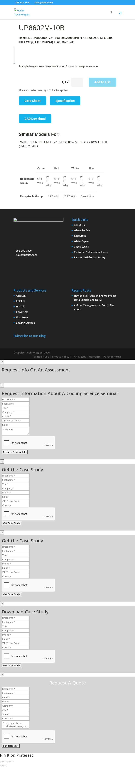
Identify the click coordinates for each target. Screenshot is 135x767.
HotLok (20, 306)
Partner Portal (112, 356)
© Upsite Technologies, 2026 (32, 352)
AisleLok (20, 295)
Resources (80, 235)
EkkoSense (22, 317)
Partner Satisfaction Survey (89, 257)
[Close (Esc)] (12, 761)
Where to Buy (82, 230)
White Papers (81, 241)
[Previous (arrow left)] (1, 765)
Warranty (95, 356)
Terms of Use (40, 356)
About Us (79, 225)
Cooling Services (25, 322)
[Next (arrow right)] (5, 765)
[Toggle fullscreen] (5, 761)
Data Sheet (32, 101)
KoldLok (20, 301)
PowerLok (22, 312)
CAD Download (35, 119)
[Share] (8, 761)
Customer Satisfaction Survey (91, 252)
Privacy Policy (60, 356)
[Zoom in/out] (1, 761)
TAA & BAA (79, 356)
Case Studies (81, 246)
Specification (65, 101)
